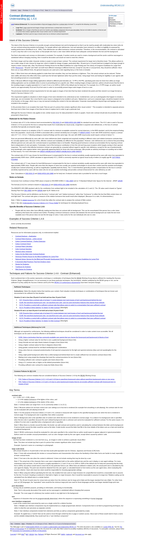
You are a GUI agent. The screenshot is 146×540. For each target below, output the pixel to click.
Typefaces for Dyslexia (23, 267)
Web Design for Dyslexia (23, 269)
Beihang (40, 534)
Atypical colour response (23, 251)
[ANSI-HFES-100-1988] (72, 122)
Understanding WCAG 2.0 (112, 5)
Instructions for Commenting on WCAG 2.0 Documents (29, 531)
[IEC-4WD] (69, 181)
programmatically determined (48, 498)
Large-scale (26, 27)
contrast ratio (63, 24)
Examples (112, 19)
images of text (52, 24)
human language (96, 498)
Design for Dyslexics (22, 264)
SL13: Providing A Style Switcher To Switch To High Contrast (39, 307)
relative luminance (30, 399)
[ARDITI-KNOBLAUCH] (48, 151)
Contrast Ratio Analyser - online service (28, 239)
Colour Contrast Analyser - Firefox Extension (30, 241)
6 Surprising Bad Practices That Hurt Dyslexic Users (32, 262)
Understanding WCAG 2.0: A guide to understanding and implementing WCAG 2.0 (51, 527)
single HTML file (109, 527)
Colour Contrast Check (23, 244)
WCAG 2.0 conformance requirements (67, 282)
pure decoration (75, 30)
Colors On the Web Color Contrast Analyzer (30, 254)
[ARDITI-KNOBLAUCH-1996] (65, 151)
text (44, 24)
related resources (28, 200)
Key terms (113, 25)
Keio (36, 534)
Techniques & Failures (116, 23)
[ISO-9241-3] (56, 122)
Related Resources (115, 22)
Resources (19, 68)
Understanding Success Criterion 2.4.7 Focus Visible (40, 203)
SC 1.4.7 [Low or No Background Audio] (58, 10)
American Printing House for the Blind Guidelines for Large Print (36, 256)
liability (63, 534)
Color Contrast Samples (23, 249)
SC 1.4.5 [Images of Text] (33, 10)
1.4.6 (12, 24)
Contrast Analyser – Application (25, 236)
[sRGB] (120, 181)
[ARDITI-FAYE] (85, 132)
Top (12, 523)
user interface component (57, 30)
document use (79, 534)
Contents (14, 10)
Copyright (13, 534)
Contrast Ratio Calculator (23, 246)
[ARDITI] (79, 151)
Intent (111, 18)
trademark (69, 534)
